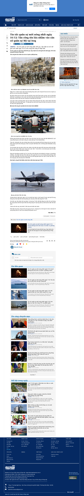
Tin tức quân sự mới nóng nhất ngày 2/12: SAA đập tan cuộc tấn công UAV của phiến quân (40, 302)
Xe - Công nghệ (39, 444)
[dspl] (5, 25)
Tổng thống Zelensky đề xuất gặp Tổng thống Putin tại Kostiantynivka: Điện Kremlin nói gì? (69, 86)
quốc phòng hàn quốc (33, 236)
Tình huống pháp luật (25, 442)
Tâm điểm (8, 442)
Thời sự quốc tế (69, 441)
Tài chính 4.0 (38, 442)
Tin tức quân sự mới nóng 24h (24, 220)
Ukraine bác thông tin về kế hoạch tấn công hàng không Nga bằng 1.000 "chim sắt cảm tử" (41, 353)
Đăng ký (52, 8)
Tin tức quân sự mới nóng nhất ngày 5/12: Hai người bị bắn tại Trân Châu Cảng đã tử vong (40, 291)
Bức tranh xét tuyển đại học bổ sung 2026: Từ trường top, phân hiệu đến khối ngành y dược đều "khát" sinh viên (41, 417)
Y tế (7, 447)
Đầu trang (69, 492)
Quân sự (67, 444)
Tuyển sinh (53, 456)
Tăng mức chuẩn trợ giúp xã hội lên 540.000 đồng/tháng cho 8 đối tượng (39, 394)
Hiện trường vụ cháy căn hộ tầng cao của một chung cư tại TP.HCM (40, 405)
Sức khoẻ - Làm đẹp (55, 441)
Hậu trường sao (10, 457)
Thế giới (44, 25)
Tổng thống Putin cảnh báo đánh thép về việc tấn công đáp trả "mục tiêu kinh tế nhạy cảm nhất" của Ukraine (41, 320)
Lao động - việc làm (10, 446)
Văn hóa (51, 25)
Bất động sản (38, 447)
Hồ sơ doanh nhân (39, 446)
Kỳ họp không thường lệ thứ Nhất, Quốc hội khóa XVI (67, 28)
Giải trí (8, 456)
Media (57, 25)
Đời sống (37, 25)
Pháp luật (21, 25)
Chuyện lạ (53, 446)
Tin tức (14, 25)
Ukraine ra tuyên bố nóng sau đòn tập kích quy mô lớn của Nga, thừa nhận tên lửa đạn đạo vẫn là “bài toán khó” (41, 365)
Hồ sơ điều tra (24, 446)
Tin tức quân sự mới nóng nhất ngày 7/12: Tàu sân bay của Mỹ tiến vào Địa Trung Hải (41, 280)
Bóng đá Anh (38, 459)
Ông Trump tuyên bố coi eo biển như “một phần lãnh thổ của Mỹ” (40, 342)
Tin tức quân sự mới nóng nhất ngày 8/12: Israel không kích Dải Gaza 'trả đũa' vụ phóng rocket (41, 225)
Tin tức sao (9, 454)
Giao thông (9, 444)
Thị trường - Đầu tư (40, 441)
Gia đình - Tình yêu (54, 442)
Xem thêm (32, 375)
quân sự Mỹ (16, 236)
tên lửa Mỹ (42, 236)
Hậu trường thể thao (40, 456)
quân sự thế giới (23, 236)
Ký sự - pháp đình (24, 444)
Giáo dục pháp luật (67, 25)
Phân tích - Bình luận (70, 442)
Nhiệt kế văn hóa (10, 459)
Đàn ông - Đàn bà (54, 447)
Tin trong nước (9, 441)
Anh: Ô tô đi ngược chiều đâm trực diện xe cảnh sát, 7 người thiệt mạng (40, 384)
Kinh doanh (29, 25)
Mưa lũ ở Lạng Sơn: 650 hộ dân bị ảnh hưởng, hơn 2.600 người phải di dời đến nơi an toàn (41, 427)
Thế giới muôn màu (69, 446)
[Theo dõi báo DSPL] (23, 44)
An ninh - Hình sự (24, 441)
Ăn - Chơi (53, 444)
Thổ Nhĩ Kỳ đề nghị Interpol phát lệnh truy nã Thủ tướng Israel (41, 331)
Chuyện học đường (54, 454)
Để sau (46, 8)
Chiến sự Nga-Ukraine (66, 82)
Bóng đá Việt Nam (39, 457)
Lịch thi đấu (38, 454)
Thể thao (8, 461)
